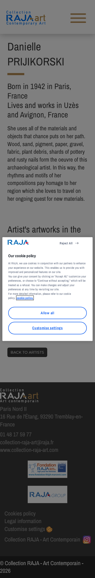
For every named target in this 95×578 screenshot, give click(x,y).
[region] (47, 289)
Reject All (66, 243)
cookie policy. (25, 298)
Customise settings (47, 328)
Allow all (47, 313)
